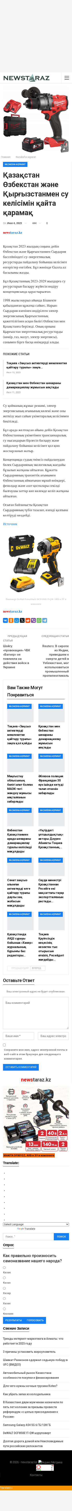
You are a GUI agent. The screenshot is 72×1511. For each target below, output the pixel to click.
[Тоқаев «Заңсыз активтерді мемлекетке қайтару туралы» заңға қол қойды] (20, 713)
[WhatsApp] (39, 620)
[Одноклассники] (11, 620)
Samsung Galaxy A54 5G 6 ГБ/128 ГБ (27, 1425)
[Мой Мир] (16, 620)
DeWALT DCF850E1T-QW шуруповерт (27, 1433)
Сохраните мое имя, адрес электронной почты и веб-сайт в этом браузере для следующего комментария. (35, 1054)
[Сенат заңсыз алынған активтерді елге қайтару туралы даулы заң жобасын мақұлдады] (20, 867)
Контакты (36, 1475)
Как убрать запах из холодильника (26, 1394)
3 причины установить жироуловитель (29, 1351)
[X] (22, 620)
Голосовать (35, 1320)
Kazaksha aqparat (15, 164)
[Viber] (33, 620)
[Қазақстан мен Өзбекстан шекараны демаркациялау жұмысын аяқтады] (51, 713)
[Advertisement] (36, 36)
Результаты (13, 1320)
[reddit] (27, 620)
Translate (30, 1228)
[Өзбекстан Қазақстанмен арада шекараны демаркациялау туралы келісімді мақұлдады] (20, 817)
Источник (10, 523)
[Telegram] (44, 620)
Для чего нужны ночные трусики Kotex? (30, 1386)
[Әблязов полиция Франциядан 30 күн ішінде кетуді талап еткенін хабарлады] (51, 763)
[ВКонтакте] (5, 620)
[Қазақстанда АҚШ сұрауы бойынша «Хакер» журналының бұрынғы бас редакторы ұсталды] (20, 921)
